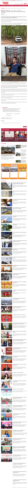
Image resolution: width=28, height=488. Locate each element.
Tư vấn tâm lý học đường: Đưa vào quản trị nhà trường (19, 257)
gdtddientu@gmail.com (20, 0)
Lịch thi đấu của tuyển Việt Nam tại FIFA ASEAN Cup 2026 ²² (19, 290)
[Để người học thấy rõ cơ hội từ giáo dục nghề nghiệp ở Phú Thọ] (6, 252)
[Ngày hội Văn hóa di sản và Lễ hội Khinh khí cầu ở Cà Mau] (22, 172)
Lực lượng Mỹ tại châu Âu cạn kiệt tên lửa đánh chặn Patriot (19, 216)
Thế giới (16, 156)
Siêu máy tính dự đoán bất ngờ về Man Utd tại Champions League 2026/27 (19, 307)
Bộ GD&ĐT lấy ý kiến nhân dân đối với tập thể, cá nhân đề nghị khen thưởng (20, 348)
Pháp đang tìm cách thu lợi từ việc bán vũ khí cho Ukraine (19, 224)
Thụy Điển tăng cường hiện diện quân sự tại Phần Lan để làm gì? (5, 179)
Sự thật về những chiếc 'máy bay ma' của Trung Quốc (19, 191)
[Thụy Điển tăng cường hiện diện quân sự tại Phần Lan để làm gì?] (5, 172)
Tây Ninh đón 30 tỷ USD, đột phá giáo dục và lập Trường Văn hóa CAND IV (20, 241)
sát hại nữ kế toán (8, 115)
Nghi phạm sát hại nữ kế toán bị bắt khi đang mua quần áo (11, 108)
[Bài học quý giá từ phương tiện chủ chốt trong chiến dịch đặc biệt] (18, 161)
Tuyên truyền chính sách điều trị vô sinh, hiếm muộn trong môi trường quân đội (19, 406)
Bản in (9, 118)
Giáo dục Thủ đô (25, 3)
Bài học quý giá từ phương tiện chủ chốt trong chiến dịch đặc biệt (23, 162)
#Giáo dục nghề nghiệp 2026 (8, 8)
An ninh (12, 10)
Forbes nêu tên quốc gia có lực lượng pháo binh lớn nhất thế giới (24, 154)
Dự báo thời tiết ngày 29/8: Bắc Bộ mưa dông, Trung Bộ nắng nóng (19, 274)
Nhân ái (26, 5)
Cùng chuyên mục (5, 129)
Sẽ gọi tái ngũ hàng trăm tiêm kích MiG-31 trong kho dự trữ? (24, 146)
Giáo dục (4, 5)
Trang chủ (2, 5)
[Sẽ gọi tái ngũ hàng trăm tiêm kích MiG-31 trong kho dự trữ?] (18, 146)
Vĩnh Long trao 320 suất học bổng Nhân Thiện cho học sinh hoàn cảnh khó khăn (19, 464)
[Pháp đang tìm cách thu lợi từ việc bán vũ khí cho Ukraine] (6, 227)
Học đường (22, 5)
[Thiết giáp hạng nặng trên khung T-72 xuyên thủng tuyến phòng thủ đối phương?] (8, 149)
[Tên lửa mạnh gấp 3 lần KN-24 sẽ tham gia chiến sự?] (6, 235)
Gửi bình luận (24, 126)
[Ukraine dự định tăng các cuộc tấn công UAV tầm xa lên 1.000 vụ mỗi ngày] (6, 210)
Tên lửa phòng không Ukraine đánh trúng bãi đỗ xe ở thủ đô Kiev (19, 356)
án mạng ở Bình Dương (9, 113)
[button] (25, 129)
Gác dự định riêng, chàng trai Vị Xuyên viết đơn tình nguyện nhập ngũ (19, 480)
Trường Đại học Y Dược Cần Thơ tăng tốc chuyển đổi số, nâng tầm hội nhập (19, 431)
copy (11, 118)
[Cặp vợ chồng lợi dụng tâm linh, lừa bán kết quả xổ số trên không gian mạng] (9, 134)
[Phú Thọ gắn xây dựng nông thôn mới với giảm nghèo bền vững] (6, 202)
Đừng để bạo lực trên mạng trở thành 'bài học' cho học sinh (19, 138)
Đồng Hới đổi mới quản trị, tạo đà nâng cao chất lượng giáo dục (20, 266)
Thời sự (8, 5)
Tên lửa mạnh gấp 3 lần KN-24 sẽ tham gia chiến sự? (19, 233)
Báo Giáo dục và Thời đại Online (5, 3)
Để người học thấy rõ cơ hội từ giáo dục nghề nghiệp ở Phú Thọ (19, 249)
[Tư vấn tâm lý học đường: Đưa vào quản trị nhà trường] (6, 260)
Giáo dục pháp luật (11, 5)
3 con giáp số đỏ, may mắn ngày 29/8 (18, 372)
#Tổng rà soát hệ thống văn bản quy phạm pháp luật (16, 8)
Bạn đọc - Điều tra (19, 10)
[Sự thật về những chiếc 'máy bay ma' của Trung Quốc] (6, 194)
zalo (7, 118)
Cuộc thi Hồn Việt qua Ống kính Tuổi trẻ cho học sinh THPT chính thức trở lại (20, 422)
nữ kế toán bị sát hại (16, 113)
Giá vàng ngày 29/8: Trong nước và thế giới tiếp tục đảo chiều (14, 179)
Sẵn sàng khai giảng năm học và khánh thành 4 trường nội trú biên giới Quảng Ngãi (19, 183)
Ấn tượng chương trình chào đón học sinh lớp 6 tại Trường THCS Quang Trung (20, 398)
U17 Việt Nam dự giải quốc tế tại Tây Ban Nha (19, 314)
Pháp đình (14, 10)
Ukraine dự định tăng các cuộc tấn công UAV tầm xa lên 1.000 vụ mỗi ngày (19, 208)
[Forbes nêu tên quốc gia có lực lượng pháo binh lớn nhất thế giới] (18, 154)
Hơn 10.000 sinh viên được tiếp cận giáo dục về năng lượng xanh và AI (20, 472)
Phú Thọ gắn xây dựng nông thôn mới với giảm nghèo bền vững (19, 200)
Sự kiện (3, 8)
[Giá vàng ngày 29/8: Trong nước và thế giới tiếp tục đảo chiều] (14, 172)
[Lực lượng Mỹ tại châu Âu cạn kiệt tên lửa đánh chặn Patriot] (6, 219)
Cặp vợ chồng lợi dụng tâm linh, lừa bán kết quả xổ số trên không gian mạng (9, 139)
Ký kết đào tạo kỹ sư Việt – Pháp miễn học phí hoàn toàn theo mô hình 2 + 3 (19, 439)
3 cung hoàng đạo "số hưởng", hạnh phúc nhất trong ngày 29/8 (19, 381)
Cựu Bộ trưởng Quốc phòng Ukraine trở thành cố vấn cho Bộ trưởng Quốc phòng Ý (19, 340)
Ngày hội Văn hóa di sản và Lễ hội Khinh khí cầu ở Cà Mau (22, 179)
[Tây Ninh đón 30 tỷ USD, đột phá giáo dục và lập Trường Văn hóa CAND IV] (6, 243)
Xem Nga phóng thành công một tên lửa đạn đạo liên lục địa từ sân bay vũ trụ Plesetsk (20, 323)
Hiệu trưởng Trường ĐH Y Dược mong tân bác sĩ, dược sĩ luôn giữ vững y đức (20, 455)
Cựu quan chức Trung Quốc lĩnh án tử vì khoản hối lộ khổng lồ (19, 365)
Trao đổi (19, 5)
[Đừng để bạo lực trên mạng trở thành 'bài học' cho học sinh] (19, 134)
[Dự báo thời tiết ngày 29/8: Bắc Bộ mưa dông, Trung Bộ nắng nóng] (6, 276)
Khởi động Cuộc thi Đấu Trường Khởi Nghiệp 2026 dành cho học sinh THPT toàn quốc (19, 447)
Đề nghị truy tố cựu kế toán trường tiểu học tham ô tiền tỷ (11, 111)
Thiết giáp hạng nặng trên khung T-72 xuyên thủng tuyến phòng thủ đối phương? (8, 155)
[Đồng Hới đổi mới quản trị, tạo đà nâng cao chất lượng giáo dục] (6, 268)
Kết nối (16, 5)
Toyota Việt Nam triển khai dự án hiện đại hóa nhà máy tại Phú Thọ (19, 414)
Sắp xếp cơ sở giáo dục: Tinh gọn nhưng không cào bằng (19, 332)
